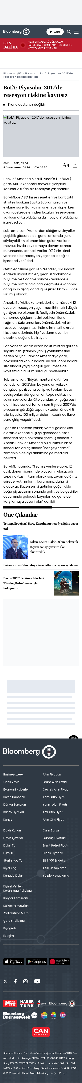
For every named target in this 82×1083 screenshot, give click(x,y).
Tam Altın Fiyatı (54, 797)
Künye (7, 819)
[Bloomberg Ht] (62, 1004)
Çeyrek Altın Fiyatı (56, 789)
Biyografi (9, 928)
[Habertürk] (10, 1004)
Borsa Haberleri (14, 797)
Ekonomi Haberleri (16, 789)
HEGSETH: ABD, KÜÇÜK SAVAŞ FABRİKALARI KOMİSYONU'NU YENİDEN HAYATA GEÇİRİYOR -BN (50, 45)
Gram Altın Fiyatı (55, 782)
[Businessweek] (20, 1015)
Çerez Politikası (14, 921)
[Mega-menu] (76, 32)
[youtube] (37, 982)
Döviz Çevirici (13, 838)
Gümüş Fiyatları (54, 838)
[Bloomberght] (16, 31)
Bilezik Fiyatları (53, 853)
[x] (5, 982)
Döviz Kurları (12, 830)
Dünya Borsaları (14, 804)
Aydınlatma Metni (16, 913)
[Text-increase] (66, 165)
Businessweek (13, 774)
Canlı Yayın (11, 782)
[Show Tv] (44, 1015)
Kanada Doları (13, 875)
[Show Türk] (53, 1015)
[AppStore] (13, 962)
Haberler (30, 73)
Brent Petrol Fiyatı (55, 845)
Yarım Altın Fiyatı (55, 804)
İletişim (8, 936)
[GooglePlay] (36, 962)
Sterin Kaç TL (12, 860)
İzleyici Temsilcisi (15, 898)
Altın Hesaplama (54, 868)
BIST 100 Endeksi (54, 860)
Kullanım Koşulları (16, 906)
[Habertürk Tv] (27, 1004)
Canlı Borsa (51, 830)
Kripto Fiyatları (13, 812)
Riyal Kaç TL (11, 868)
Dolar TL (9, 845)
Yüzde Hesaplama (56, 875)
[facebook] (15, 982)
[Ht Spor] (41, 1004)
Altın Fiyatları (52, 774)
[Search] (69, 32)
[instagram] (25, 982)
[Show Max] (63, 1015)
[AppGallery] (59, 962)
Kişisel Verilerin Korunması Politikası (17, 888)
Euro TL (8, 853)
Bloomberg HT (12, 73)
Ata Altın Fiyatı (53, 812)
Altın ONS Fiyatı (53, 819)
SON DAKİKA (10, 45)
